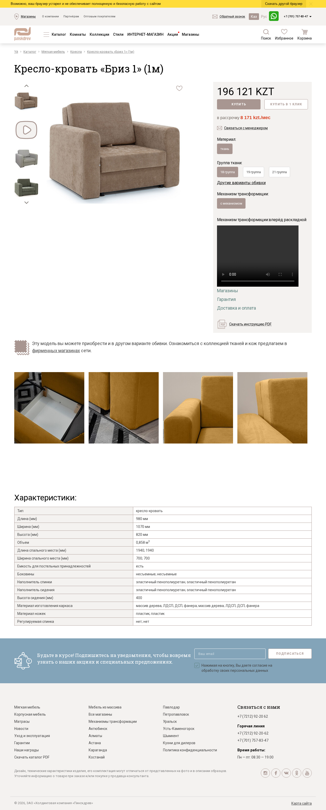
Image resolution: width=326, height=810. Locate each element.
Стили (118, 34)
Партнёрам (71, 16)
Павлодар (171, 707)
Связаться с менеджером (246, 128)
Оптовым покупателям (99, 16)
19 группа (253, 172)
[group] (116, 152)
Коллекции (99, 34)
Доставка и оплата (236, 308)
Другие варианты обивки (241, 182)
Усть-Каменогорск (178, 729)
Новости (21, 729)
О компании (50, 16)
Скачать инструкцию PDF (250, 324)
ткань (224, 149)
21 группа (279, 172)
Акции (172, 34)
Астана (95, 743)
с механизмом (231, 203)
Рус (264, 17)
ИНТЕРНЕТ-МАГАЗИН (145, 34)
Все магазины (100, 714)
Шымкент (171, 736)
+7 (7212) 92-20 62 (252, 716)
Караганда (98, 750)
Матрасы (22, 721)
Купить (239, 104)
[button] (26, 86)
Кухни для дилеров (179, 743)
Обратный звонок (232, 16)
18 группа (227, 172)
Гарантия (226, 299)
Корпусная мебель (30, 714)
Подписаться (290, 653)
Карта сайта (301, 803)
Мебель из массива (105, 707)
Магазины (28, 16)
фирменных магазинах (56, 350)
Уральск (170, 721)
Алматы (95, 736)
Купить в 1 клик (286, 104)
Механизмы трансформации (113, 721)
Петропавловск (176, 714)
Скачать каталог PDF (31, 757)
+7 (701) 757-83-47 (296, 16)
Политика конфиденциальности (190, 750)
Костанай (97, 757)
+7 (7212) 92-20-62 (252, 733)
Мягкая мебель (27, 707)
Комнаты (78, 34)
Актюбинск (98, 729)
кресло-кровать (149, 511)
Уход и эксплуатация (32, 736)
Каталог (59, 34)
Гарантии (22, 743)
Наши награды (26, 750)
